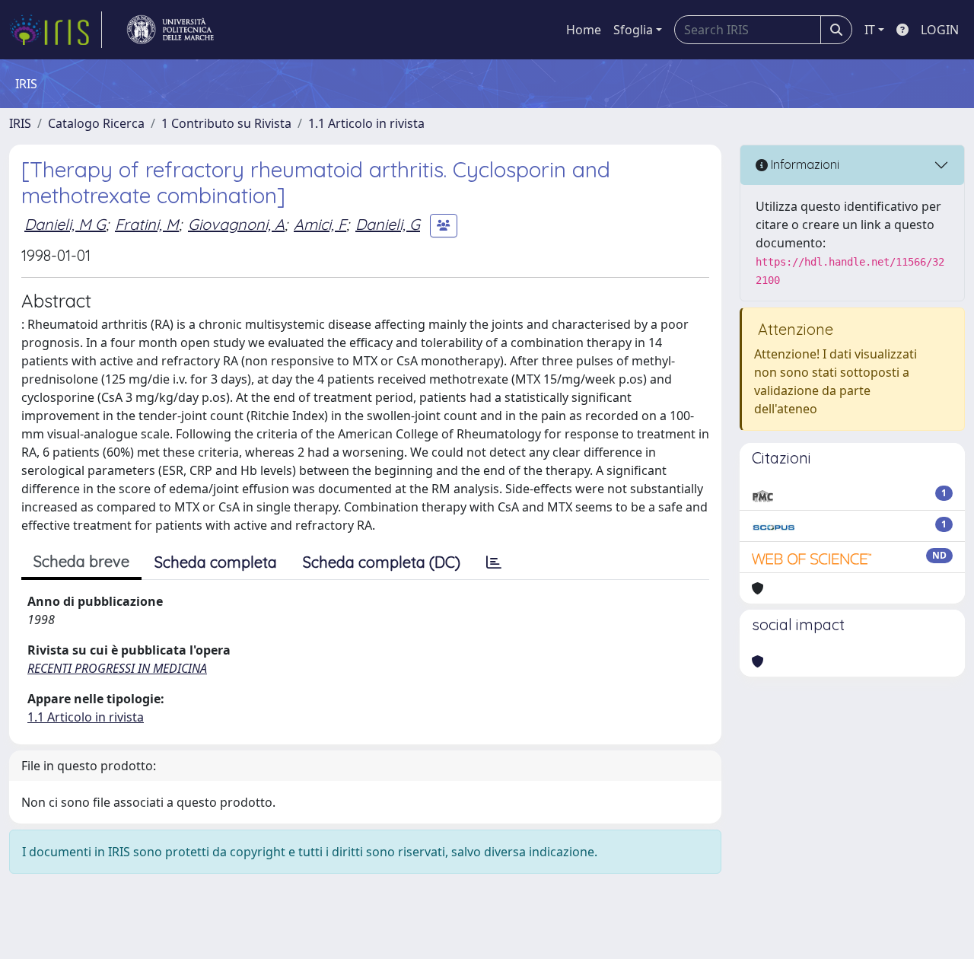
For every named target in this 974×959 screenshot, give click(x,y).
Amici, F (320, 224)
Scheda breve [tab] (81, 561)
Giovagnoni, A (236, 224)
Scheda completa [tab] (215, 562)
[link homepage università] (170, 29)
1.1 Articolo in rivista (366, 123)
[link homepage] (55, 29)
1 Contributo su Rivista (226, 123)
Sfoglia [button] (633, 29)
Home (583, 29)
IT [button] (869, 29)
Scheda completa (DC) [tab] (381, 562)
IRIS (20, 123)
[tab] (493, 562)
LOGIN (940, 29)
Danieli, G (387, 224)
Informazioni (803, 164)
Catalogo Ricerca (96, 123)
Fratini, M (147, 224)
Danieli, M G (65, 224)
